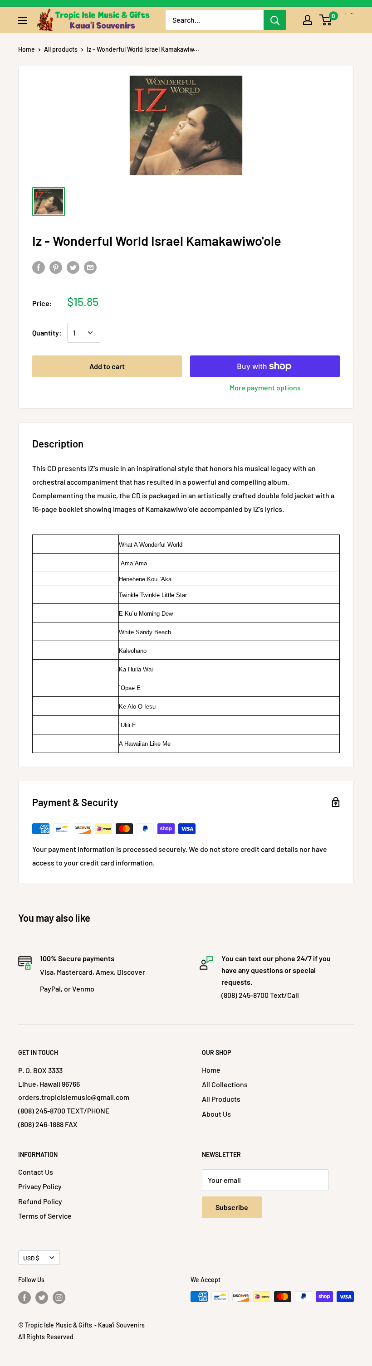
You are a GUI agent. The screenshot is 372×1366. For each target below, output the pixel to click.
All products (61, 49)
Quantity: (47, 332)
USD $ (31, 1258)
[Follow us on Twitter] (41, 1297)
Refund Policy (40, 1201)
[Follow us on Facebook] (24, 1297)
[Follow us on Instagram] (59, 1297)
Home (26, 49)
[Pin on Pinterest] (55, 267)
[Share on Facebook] (38, 267)
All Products (221, 1098)
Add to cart (107, 366)
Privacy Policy (40, 1186)
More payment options (265, 387)
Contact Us (35, 1171)
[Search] (275, 20)
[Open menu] (22, 20)
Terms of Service (45, 1215)
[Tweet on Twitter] (73, 267)
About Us (216, 1113)
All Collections (225, 1084)
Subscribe (231, 1207)
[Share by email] (90, 267)
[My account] (307, 20)
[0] (326, 20)
